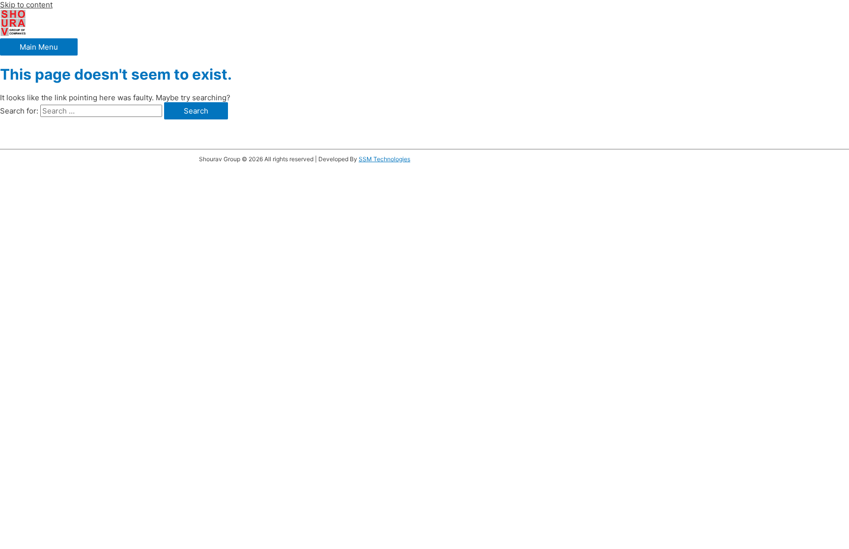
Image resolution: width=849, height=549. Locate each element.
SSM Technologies (384, 159)
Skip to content (26, 4)
